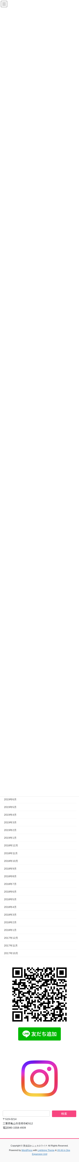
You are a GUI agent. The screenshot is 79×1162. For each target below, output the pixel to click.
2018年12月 (11, 845)
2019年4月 (10, 814)
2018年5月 (10, 899)
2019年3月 (10, 822)
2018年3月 (10, 914)
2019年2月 (10, 830)
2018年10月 (11, 860)
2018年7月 (10, 884)
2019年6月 (10, 799)
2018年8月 (10, 876)
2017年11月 (11, 945)
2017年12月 (11, 937)
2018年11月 (11, 853)
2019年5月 (10, 807)
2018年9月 (10, 868)
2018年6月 (10, 891)
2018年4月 (10, 907)
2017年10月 (11, 953)
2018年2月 (10, 922)
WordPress (27, 1150)
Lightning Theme (46, 1150)
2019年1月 (10, 837)
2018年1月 (10, 930)
